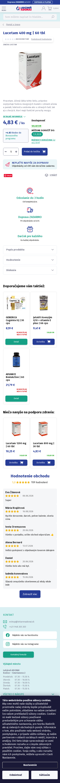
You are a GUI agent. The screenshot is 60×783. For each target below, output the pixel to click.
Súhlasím (44, 775)
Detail (16, 342)
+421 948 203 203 (17, 627)
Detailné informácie (12, 117)
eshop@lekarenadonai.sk (21, 621)
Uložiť (9, 175)
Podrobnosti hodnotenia (41, 39)
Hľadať (53, 17)
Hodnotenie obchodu (30, 476)
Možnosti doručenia (43, 141)
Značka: (10, 45)
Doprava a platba (42, 2)
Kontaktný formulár (18, 655)
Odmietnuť (15, 775)
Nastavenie (30, 765)
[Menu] (4, 8)
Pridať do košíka (32, 151)
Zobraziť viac (30, 594)
